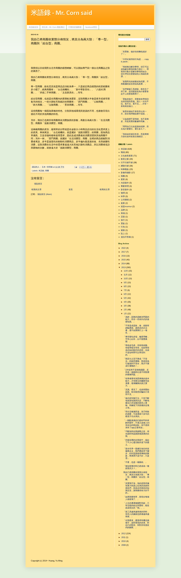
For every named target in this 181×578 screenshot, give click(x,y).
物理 (123, 193)
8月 (125, 286)
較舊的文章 (105, 189)
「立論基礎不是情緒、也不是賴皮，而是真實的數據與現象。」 (135, 120)
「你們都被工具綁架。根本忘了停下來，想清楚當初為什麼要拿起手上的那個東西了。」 (135, 91)
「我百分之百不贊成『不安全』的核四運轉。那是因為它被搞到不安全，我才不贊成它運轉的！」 (136, 362)
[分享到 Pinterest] (90, 167)
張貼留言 (38, 184)
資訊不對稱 (126, 237)
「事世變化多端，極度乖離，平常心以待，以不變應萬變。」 (136, 339)
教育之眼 (125, 159)
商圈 (47, 171)
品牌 (123, 210)
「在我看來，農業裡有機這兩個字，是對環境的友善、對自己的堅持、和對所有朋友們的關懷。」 (136, 524)
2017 (123, 252)
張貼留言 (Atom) (44, 194)
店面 (123, 217)
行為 (123, 227)
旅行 (123, 220)
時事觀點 (125, 169)
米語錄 (41, 171)
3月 (125, 306)
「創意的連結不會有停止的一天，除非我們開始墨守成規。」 (135, 112)
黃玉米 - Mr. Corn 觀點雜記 (53, 27)
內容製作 (125, 183)
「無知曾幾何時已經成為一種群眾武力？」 (136, 467)
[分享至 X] (85, 167)
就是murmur (126, 206)
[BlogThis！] (83, 167)
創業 (123, 203)
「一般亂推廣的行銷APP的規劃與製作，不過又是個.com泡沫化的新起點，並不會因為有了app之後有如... (136, 424)
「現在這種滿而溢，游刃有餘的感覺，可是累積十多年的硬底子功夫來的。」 (136, 413)
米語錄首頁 (33, 27)
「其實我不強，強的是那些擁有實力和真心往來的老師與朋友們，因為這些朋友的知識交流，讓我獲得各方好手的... (136, 488)
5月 (125, 298)
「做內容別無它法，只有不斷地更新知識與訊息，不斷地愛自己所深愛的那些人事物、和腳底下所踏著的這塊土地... (136, 403)
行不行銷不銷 (127, 162)
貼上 (123, 233)
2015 (123, 260)
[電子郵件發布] (76, 167)
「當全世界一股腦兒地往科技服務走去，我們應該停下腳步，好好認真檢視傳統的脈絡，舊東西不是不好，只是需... (136, 453)
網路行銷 (125, 166)
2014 (123, 263)
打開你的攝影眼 (75, 27)
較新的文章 (36, 189)
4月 (125, 302)
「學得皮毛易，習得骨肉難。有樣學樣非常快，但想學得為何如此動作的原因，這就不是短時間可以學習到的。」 (136, 350)
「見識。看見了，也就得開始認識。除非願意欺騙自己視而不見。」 (136, 391)
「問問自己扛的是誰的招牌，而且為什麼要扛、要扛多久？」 (135, 127)
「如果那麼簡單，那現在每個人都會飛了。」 (136, 498)
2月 (125, 309)
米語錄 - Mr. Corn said (61, 13)
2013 (123, 267)
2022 (123, 248)
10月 (126, 278)
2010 (123, 541)
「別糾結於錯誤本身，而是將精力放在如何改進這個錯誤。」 (135, 135)
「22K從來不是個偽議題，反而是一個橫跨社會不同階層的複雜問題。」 (136, 372)
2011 (123, 537)
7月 (125, 290)
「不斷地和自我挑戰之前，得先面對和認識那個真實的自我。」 (136, 433)
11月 (126, 275)
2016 (123, 256)
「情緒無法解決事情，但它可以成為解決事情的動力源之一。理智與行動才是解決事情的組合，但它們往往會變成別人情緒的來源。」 (135, 71)
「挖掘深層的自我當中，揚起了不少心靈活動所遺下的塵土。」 (136, 442)
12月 (126, 271)
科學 (123, 196)
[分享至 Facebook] (88, 167)
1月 (125, 313)
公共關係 (125, 200)
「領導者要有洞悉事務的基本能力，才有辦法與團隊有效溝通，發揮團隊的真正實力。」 (136, 382)
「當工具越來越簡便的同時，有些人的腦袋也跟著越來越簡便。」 (136, 514)
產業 (123, 179)
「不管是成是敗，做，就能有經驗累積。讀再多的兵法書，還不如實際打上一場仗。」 (136, 329)
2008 (123, 545)
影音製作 (125, 189)
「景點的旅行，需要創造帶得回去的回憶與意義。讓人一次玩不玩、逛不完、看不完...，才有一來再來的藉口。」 (135, 102)
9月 (125, 282)
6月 (125, 294)
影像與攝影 (126, 172)
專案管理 (125, 186)
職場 (123, 152)
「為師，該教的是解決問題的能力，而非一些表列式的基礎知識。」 (136, 319)
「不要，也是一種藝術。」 (135, 462)
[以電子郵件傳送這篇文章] (80, 167)
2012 (123, 533)
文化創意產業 (127, 156)
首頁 (71, 189)
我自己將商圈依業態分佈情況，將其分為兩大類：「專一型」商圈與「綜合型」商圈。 (136, 476)
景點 (123, 223)
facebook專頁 (91, 27)
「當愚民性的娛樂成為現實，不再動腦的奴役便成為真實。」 (135, 82)
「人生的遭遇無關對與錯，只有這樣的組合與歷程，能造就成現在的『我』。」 (136, 505)
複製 (123, 230)
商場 (123, 213)
